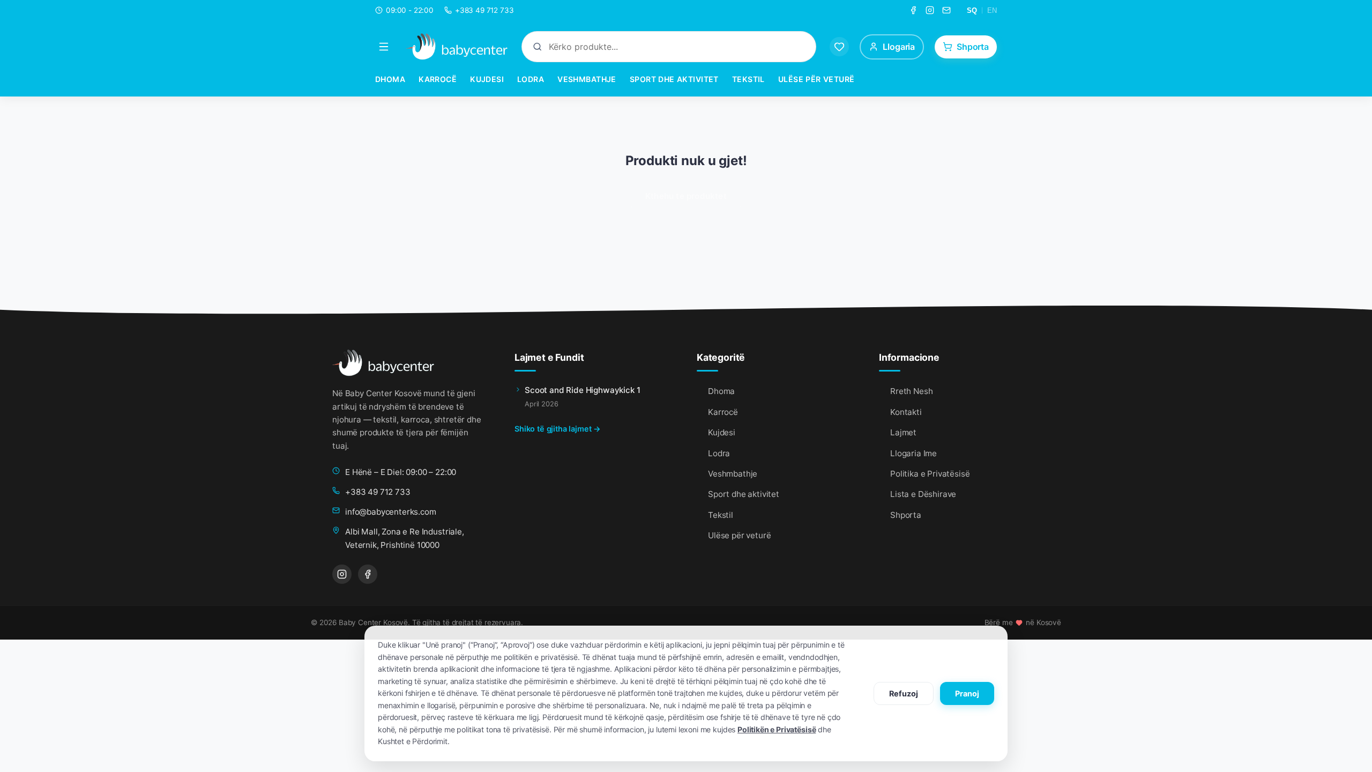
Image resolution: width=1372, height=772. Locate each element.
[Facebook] (913, 10)
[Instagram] (930, 10)
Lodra (530, 79)
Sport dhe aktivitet (674, 79)
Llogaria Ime (913, 453)
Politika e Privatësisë (930, 474)
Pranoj (967, 693)
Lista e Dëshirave (923, 494)
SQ (972, 10)
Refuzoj (903, 693)
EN (992, 10)
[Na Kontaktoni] (946, 10)
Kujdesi (487, 79)
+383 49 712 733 (378, 492)
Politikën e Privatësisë (776, 729)
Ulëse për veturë (816, 79)
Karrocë (438, 79)
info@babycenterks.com (390, 512)
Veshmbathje (586, 79)
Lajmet (903, 432)
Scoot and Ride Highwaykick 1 (582, 390)
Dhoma (390, 79)
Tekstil (748, 79)
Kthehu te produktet (686, 196)
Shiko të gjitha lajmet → (557, 428)
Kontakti (906, 412)
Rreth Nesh (911, 391)
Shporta (905, 515)
